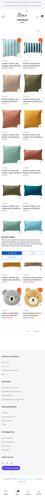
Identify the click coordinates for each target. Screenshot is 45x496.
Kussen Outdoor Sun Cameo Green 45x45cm (12, 171)
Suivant (37, 331)
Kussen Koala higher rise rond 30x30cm (10, 314)
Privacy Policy (7, 395)
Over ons (5, 366)
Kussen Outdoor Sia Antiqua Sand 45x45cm (11, 64)
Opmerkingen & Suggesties (13, 399)
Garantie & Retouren (10, 388)
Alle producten (8, 438)
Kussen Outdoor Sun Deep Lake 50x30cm (31, 207)
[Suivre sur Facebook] (3, 463)
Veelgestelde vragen (10, 370)
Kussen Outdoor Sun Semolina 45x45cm (10, 100)
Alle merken (6, 446)
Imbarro (5, 413)
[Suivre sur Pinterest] (11, 463)
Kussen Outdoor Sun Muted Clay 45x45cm (11, 136)
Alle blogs (5, 450)
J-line (4, 425)
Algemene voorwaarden (11, 391)
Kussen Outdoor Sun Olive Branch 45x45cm (32, 100)
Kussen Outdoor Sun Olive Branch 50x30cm (11, 207)
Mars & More (7, 421)
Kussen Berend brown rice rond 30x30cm (32, 314)
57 (28, 331)
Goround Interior (8, 417)
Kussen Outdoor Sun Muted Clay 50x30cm (32, 171)
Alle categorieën (8, 442)
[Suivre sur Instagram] (7, 463)
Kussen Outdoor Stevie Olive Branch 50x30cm (32, 278)
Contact (5, 362)
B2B (3, 374)
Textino (5, 61)
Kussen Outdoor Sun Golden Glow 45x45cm (32, 136)
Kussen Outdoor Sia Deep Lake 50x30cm (31, 64)
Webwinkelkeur (21, 6)
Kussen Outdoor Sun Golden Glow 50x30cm (11, 278)
